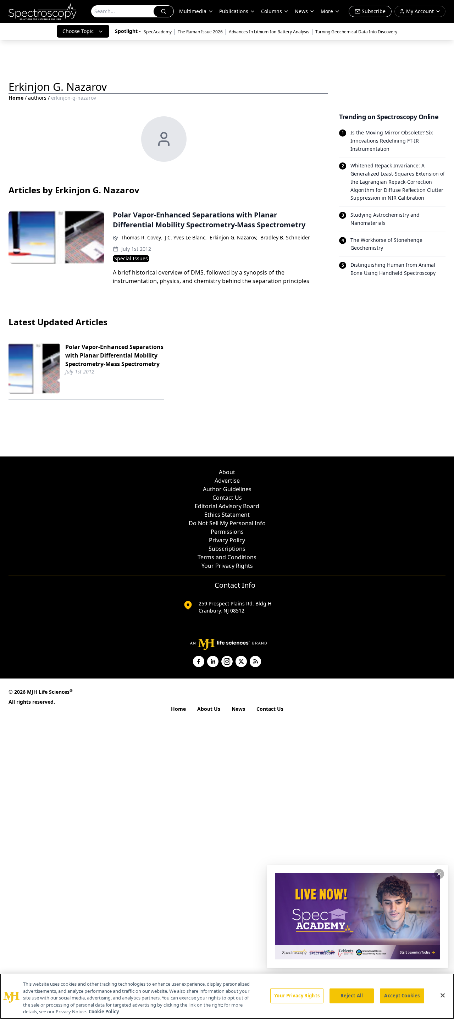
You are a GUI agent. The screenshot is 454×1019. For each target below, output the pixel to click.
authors (37, 97)
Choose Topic (78, 31)
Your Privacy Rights (227, 566)
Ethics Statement (227, 515)
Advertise (227, 480)
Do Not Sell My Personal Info (227, 523)
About (227, 472)
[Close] (442, 995)
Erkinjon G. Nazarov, (234, 237)
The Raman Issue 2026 (200, 32)
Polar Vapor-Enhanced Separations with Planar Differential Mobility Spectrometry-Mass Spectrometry (114, 355)
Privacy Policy (227, 540)
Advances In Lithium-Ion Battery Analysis (269, 32)
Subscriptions (227, 549)
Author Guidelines (227, 489)
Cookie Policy (104, 1011)
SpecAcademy (158, 32)
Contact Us (227, 498)
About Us (208, 708)
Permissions (227, 532)
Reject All (351, 995)
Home (16, 97)
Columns (271, 11)
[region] (227, 996)
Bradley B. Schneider (285, 237)
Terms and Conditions (227, 557)
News (238, 708)
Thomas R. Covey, (141, 237)
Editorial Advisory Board (227, 506)
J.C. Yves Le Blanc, (186, 237)
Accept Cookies (402, 995)
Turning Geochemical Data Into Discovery (356, 32)
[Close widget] (439, 874)
